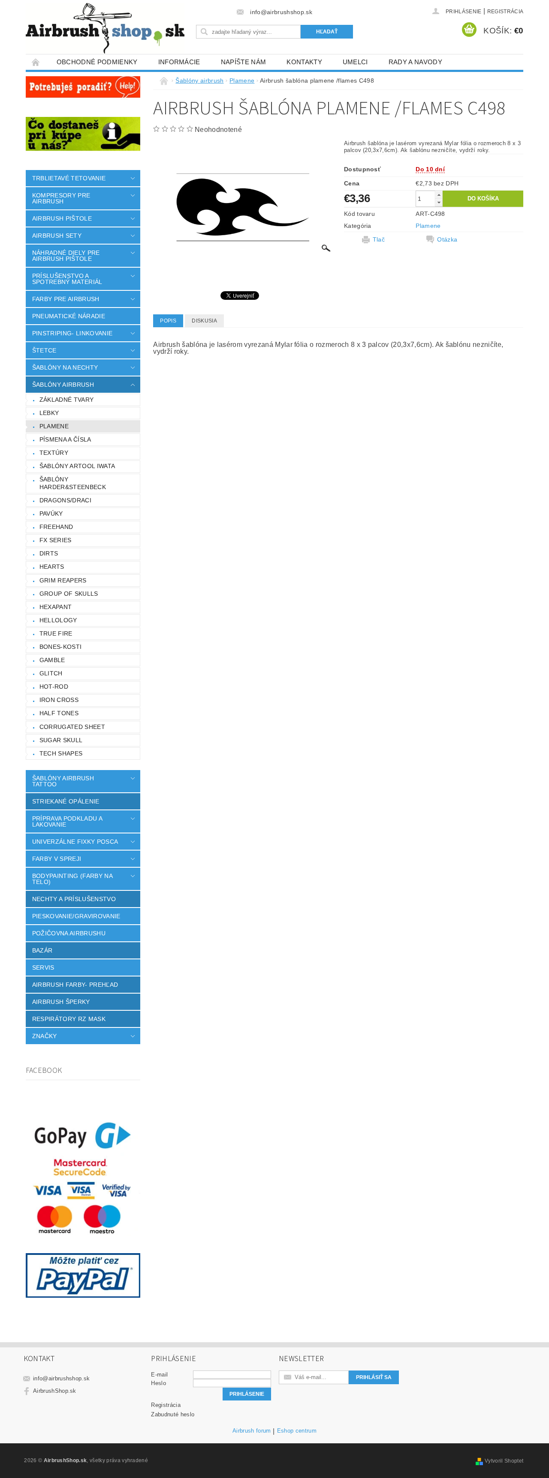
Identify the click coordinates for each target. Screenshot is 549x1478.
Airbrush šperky (61, 1001)
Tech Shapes (61, 753)
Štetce (44, 350)
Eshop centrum (297, 1431)
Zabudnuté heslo (172, 1414)
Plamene (54, 426)
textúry (53, 452)
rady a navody (415, 62)
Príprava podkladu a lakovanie (67, 821)
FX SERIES (55, 540)
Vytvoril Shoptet (504, 1461)
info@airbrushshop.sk (61, 1378)
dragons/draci (65, 500)
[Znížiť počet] (439, 202)
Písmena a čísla (65, 439)
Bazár (42, 950)
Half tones (58, 713)
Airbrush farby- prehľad (75, 984)
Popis (168, 321)
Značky (44, 1036)
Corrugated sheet (72, 726)
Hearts (51, 566)
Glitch (51, 673)
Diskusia (204, 321)
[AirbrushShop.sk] (105, 28)
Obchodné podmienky (97, 62)
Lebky (49, 412)
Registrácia (505, 12)
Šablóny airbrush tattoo (63, 781)
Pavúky (51, 513)
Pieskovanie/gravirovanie (76, 916)
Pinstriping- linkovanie (72, 333)
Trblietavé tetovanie (69, 178)
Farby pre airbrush (66, 299)
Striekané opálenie (66, 801)
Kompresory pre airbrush (61, 198)
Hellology (58, 620)
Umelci (355, 62)
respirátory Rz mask (69, 1018)
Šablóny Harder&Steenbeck (72, 483)
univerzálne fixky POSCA (75, 841)
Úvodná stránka (36, 61)
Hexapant (55, 606)
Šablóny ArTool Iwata (77, 466)
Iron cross (58, 699)
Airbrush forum (251, 1431)
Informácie (179, 62)
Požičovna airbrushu (69, 933)
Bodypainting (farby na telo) (72, 878)
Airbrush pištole (62, 218)
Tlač (379, 239)
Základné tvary (66, 399)
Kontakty (304, 62)
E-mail (159, 1374)
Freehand (56, 526)
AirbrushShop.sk (54, 1391)
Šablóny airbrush (63, 384)
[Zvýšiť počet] (439, 195)
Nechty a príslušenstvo (74, 899)
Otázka (447, 239)
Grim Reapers (63, 580)
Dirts (48, 553)
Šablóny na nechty (65, 367)
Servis (43, 967)
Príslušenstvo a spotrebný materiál (67, 278)
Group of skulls (68, 593)
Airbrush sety (56, 235)
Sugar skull (61, 740)
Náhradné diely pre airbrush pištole (66, 255)
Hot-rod (53, 686)
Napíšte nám (243, 62)
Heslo (158, 1383)
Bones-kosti (60, 646)
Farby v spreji (56, 858)
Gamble (52, 660)
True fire (55, 633)
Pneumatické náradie (68, 316)
